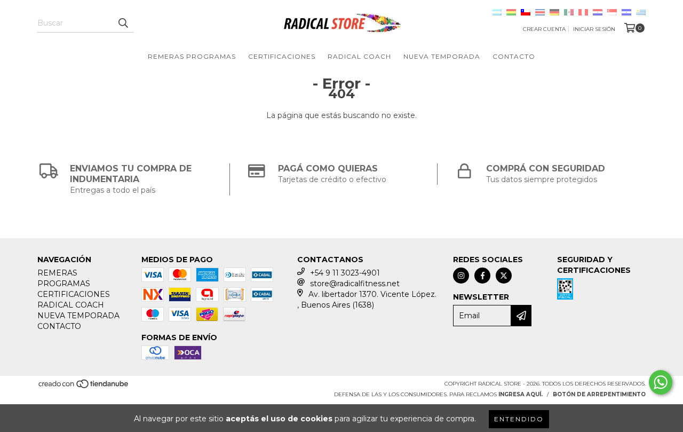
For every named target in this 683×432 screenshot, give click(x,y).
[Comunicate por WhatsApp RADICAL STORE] (660, 382)
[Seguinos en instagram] (461, 276)
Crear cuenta (544, 29)
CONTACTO (514, 56)
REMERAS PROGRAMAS (192, 56)
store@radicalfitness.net (355, 283)
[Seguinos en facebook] (482, 276)
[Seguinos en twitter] (504, 276)
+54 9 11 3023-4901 (345, 273)
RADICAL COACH (359, 56)
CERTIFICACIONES (281, 56)
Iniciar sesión (594, 29)
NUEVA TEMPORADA (441, 56)
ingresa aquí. (520, 394)
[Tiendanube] (84, 387)
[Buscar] (122, 23)
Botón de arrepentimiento (599, 394)
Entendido (519, 419)
